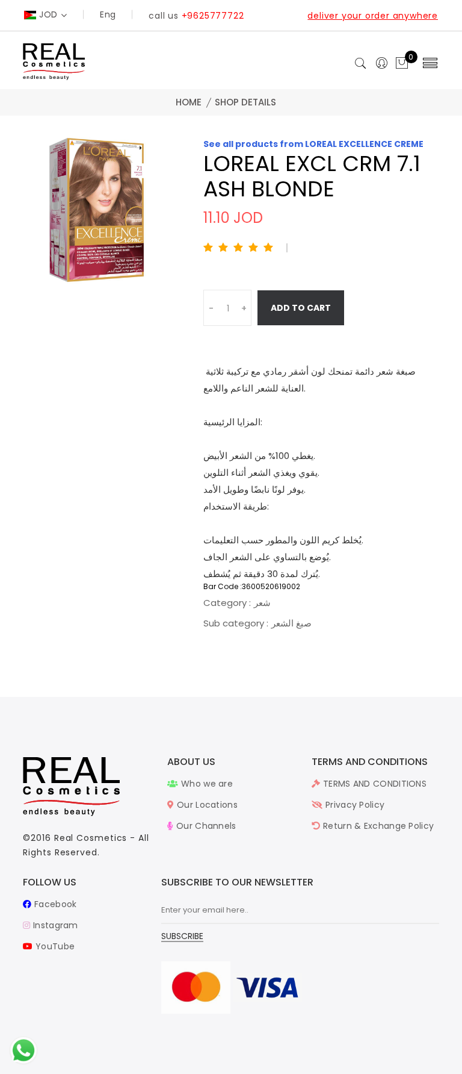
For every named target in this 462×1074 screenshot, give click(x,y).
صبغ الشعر (291, 623)
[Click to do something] (23, 1050)
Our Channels (205, 826)
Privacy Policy (353, 805)
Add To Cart (301, 308)
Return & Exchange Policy (377, 826)
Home (189, 102)
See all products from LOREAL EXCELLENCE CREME (313, 144)
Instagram (54, 925)
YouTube (54, 946)
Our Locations (206, 805)
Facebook (54, 904)
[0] (402, 64)
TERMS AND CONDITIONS (374, 784)
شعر (262, 602)
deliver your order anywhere (372, 16)
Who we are (206, 784)
